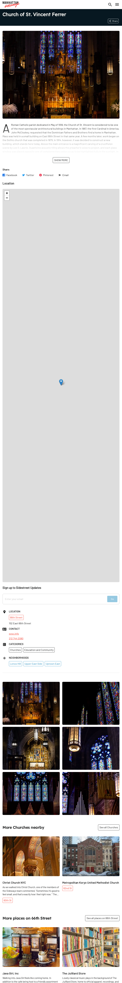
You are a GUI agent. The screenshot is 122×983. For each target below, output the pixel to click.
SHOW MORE (61, 160)
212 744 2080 (16, 638)
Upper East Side (33, 663)
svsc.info (14, 633)
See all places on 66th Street (102, 918)
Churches (15, 649)
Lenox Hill (15, 663)
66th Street (16, 617)
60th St (8, 900)
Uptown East (53, 663)
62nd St (67, 888)
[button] (61, 382)
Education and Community (39, 649)
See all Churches (108, 827)
